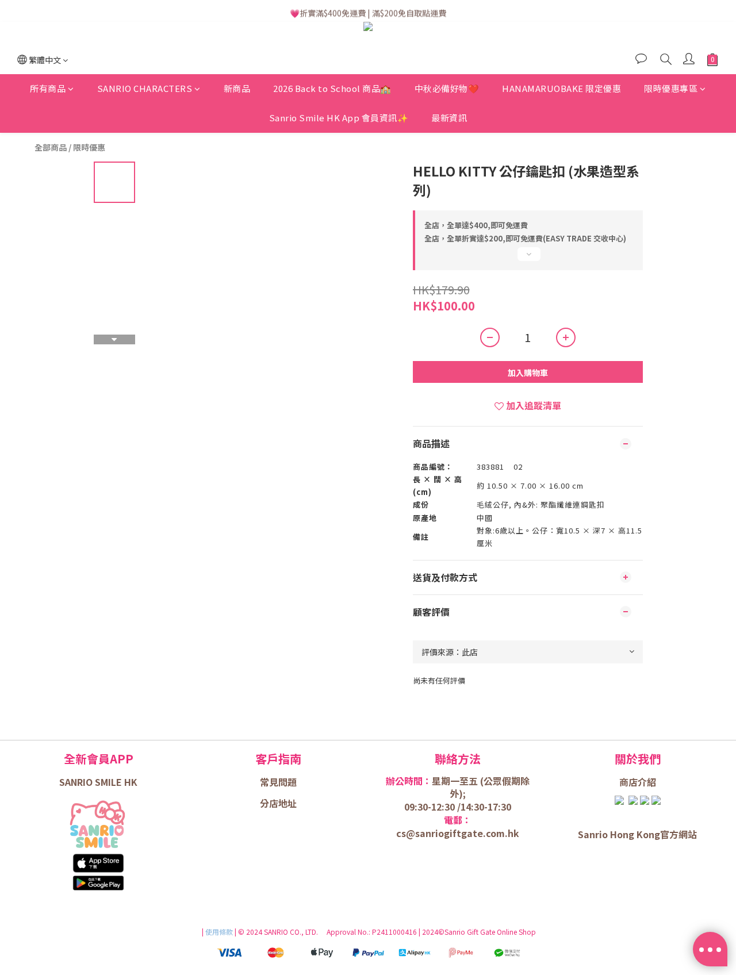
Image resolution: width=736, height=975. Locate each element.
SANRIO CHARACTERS (145, 89)
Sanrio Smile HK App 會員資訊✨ (339, 118)
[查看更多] (528, 258)
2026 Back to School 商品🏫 (332, 89)
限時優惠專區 (670, 89)
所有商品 (48, 89)
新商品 (237, 89)
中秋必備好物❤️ (447, 89)
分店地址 (278, 803)
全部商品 (50, 147)
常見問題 (278, 782)
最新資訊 (449, 118)
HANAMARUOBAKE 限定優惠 (561, 89)
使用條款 (220, 931)
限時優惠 (89, 147)
